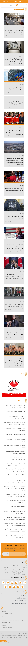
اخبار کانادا (21, 99)
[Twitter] (20, 582)
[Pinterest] (22, 586)
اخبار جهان (21, 56)
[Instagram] (12, 582)
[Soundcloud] (3, 582)
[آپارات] (5, 586)
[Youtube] (7, 582)
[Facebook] (24, 582)
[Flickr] (18, 586)
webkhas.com (9, 642)
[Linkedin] (9, 586)
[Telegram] (16, 582)
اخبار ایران (21, 27)
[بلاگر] (14, 586)
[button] (26, 4)
